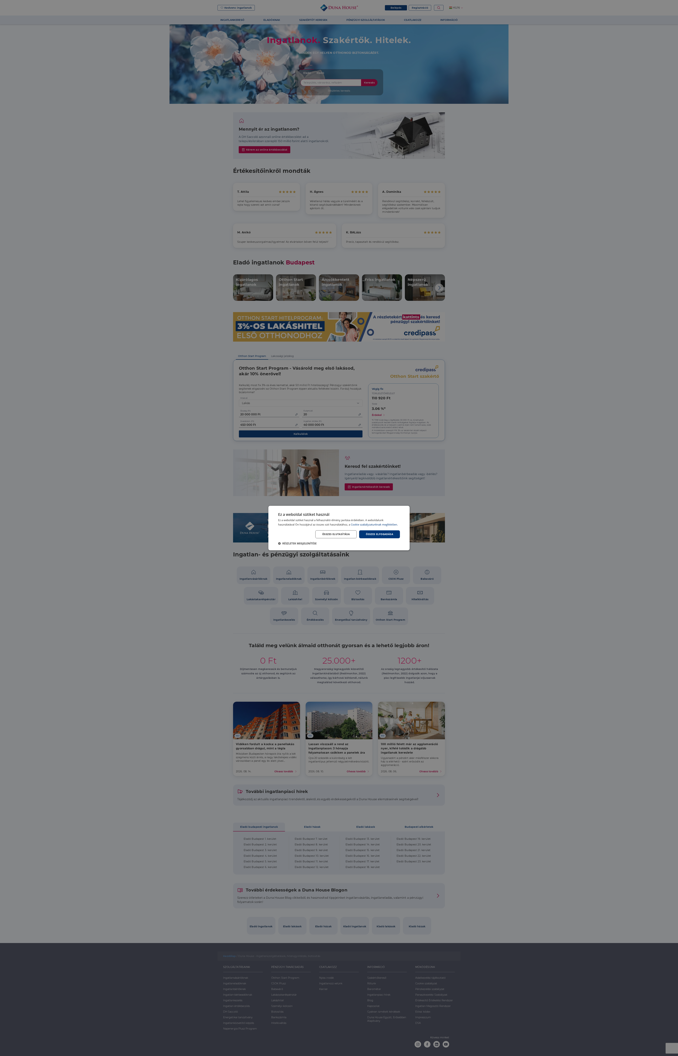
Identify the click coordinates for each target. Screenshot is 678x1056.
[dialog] (339, 528)
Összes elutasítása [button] (336, 534)
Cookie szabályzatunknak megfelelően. (374, 524)
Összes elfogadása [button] (379, 534)
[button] (297, 543)
